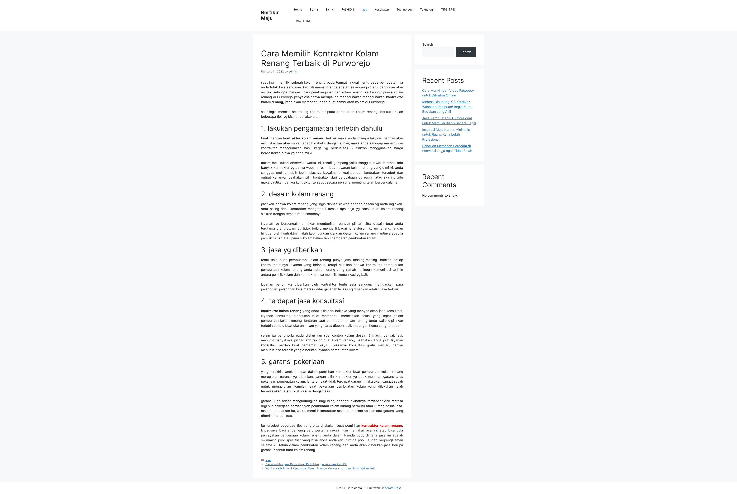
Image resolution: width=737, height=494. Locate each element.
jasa (364, 9)
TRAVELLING (302, 21)
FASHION (347, 9)
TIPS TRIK (448, 9)
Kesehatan (382, 9)
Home (298, 9)
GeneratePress (391, 488)
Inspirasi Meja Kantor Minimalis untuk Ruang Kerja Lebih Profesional (446, 134)
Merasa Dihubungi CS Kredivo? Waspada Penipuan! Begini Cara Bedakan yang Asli (447, 107)
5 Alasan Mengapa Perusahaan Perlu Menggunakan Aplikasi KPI (306, 464)
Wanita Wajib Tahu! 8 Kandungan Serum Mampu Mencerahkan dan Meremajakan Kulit (320, 468)
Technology (404, 9)
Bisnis (330, 9)
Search (427, 44)
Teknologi (427, 9)
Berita (314, 9)
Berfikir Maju (270, 15)
